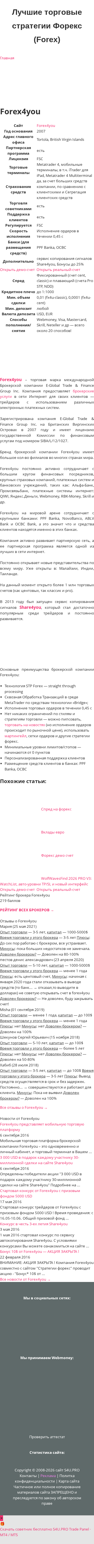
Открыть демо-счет (17, 269)
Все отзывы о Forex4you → (24, 1107)
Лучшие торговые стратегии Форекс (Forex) (47, 26)
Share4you (30, 607)
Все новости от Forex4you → (25, 1279)
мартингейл (15, 735)
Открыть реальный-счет (58, 269)
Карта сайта (69, 1481)
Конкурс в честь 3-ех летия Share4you (34, 1223)
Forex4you (46, 125)
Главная (7, 57)
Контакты (28, 1475)
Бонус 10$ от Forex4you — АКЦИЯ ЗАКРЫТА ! (39, 1251)
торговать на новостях (25, 724)
